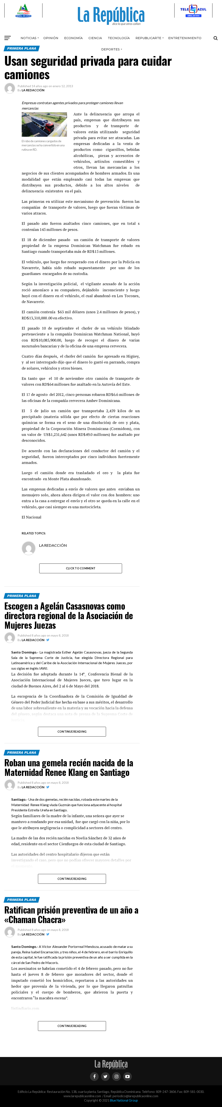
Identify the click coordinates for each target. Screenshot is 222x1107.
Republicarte (148, 38)
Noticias (28, 38)
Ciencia (95, 38)
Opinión (50, 38)
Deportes (110, 49)
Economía (73, 38)
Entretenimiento (184, 38)
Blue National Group (124, 1100)
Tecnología (119, 38)
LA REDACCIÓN (33, 90)
